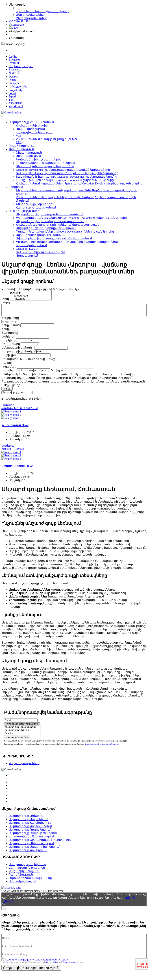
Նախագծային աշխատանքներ (39, 159)
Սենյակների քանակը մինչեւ (22, 351)
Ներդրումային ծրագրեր (34, 204)
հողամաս (8, 366)
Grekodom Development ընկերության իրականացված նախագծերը (63, 169)
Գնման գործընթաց (30, 128)
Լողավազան (130, 374)
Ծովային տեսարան (37, 374)
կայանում (64, 374)
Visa (18, 135)
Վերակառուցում (28, 156)
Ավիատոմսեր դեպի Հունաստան (41, 234)
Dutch (12, 79)
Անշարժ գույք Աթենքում (26, 815)
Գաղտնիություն (21, 874)
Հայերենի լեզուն (21, 66)
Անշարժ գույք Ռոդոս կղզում (30, 829)
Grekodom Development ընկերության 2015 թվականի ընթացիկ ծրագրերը (67, 173)
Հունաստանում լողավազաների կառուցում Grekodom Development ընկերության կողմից (79, 183)
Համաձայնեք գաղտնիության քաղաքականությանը (37, 959)
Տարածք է (9, 332)
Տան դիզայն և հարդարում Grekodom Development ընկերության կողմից (66, 176)
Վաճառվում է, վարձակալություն (26, 289)
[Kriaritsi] (22, 733)
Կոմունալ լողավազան (18, 377)
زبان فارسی (16, 89)
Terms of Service (69, 962)
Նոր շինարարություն (55, 377)
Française (14, 83)
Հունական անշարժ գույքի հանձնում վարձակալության (57, 224)
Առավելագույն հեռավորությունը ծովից (30, 370)
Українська (15, 102)
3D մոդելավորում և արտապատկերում (45, 162)
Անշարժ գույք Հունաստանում (31, 122)
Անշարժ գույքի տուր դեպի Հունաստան (46, 228)
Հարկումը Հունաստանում (36, 207)
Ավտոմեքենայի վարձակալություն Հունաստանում (54, 238)
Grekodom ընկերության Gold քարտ (40, 252)
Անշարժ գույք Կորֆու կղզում (30, 826)
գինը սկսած (10, 325)
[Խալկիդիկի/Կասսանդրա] (22, 727)
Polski (12, 93)
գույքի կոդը (10, 317)
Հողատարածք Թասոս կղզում (31, 836)
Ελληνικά (14, 59)
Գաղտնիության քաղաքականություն (101, 744)
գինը (5, 328)
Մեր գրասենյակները (31, 14)
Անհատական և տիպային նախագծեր (45, 166)
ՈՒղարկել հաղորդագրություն (31, 968)
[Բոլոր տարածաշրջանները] (22, 724)
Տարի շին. (8, 355)
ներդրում (16, 186)
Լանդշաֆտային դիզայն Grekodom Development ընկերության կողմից (65, 180)
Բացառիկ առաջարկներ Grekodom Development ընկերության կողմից (65, 231)
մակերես (8, 336)
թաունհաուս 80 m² (15, 425)
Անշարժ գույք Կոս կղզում (28, 850)
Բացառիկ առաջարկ (24, 871)
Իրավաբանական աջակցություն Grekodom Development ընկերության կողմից (71, 217)
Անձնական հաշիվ (22, 881)
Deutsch (13, 76)
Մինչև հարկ (10, 343)
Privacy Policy (52, 962)
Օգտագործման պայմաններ (30, 877)
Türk (11, 99)
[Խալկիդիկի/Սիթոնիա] (22, 730)
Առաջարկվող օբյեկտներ (27, 864)
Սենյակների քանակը (17, 347)
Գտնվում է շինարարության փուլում (102, 377)
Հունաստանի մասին (32, 125)
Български (15, 69)
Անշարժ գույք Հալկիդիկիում (30, 822)
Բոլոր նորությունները (25, 763)
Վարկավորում (27, 255)
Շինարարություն (29, 152)
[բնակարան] (30, 295)
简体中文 (14, 72)
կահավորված (86, 374)
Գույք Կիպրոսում (21, 145)
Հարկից (7, 340)
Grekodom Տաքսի (27, 248)
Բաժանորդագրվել (17, 737)
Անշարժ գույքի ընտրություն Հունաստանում (49, 214)
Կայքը (6, 362)
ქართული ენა (18, 86)
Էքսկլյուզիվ (13, 385)
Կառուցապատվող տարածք (63, 381)
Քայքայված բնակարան (19, 381)
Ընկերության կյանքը (31, 18)
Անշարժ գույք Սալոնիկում (28, 819)
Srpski (12, 96)
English (13, 56)
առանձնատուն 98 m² (17, 466)
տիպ (5, 298)
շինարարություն (21, 149)
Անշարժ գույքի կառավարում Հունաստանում (50, 221)
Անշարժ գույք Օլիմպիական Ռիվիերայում (40, 839)
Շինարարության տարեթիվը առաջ (28, 358)
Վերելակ (11, 374)
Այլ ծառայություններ (24, 210)
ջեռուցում (109, 374)
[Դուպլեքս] (30, 298)
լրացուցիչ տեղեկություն (34, 132)
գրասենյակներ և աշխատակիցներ (42, 11)
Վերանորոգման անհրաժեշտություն (117, 381)
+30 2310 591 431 (19, 21)
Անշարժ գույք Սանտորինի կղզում (34, 846)
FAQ (19, 142)
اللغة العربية (16, 106)
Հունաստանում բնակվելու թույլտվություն (47, 139)
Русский (14, 62)
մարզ (5, 302)
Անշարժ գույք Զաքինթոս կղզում (33, 833)
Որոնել (7, 388)
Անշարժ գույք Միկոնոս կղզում (31, 843)
